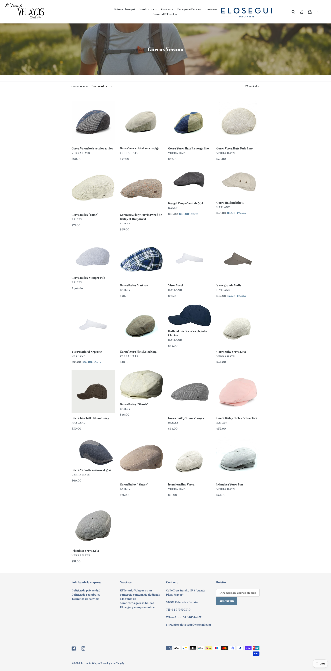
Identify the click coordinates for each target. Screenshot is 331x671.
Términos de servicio (85, 598)
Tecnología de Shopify (112, 663)
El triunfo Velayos (90, 663)
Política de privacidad (86, 590)
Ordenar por (80, 86)
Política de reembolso (86, 594)
